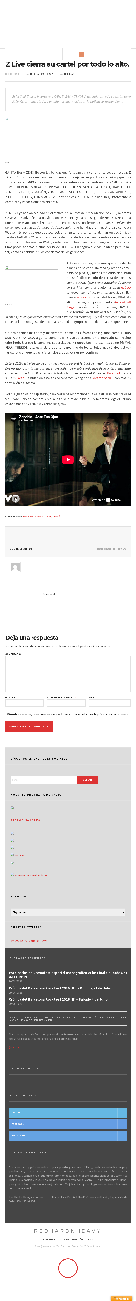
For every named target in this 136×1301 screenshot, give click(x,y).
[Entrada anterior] (36, 534)
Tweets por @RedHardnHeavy (29, 940)
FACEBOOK (18, 1124)
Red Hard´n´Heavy (41, 74)
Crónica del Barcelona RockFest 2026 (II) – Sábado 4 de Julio (58, 999)
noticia (126, 287)
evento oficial (102, 378)
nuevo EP (83, 297)
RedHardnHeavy (68, 1231)
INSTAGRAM (18, 1136)
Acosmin (97, 1246)
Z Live (48, 516)
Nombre (11, 697)
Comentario (14, 654)
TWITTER (17, 1113)
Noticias (69, 74)
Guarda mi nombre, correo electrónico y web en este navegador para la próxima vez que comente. (69, 714)
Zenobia (57, 516)
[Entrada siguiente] (99, 534)
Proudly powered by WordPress (51, 1246)
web (21, 378)
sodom (40, 516)
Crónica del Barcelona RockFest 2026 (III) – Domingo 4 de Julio (60, 988)
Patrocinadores (25, 820)
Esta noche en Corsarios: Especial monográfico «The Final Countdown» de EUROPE (68, 975)
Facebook (114, 373)
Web (91, 697)
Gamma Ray (29, 516)
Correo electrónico (61, 697)
